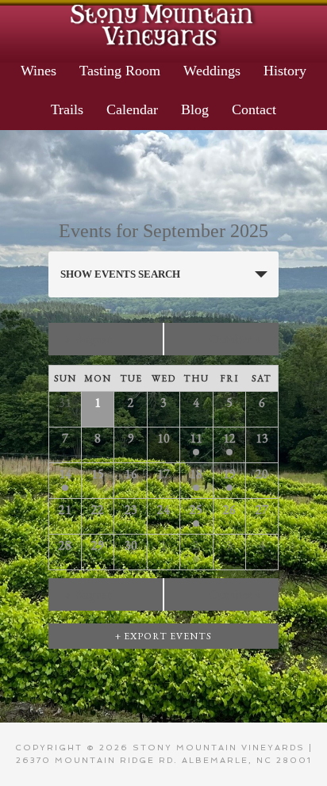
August (88, 339)
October (236, 339)
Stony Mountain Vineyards (163, 24)
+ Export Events (163, 636)
